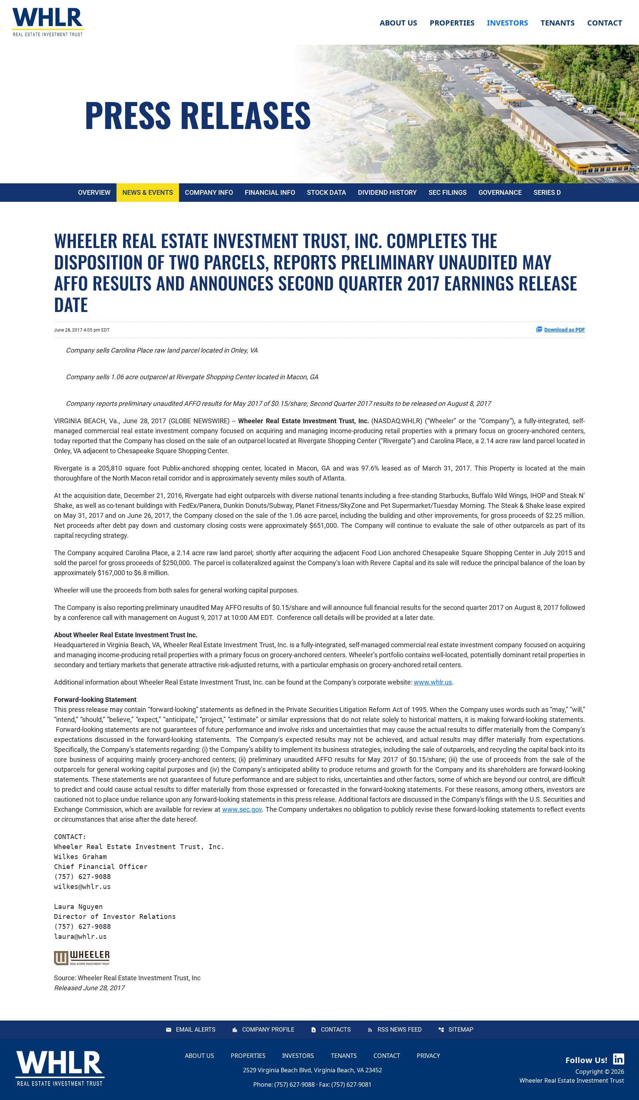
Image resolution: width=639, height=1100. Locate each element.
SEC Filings (448, 192)
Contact (386, 1056)
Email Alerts (196, 1029)
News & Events (147, 192)
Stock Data (326, 192)
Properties (452, 23)
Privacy (428, 1056)
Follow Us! (587, 1059)
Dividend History (387, 192)
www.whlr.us (433, 682)
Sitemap (461, 1029)
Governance (500, 192)
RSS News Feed (400, 1029)
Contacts (336, 1029)
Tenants (344, 1056)
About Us (199, 1056)
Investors (298, 1056)
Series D (547, 192)
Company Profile (268, 1029)
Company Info (209, 192)
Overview (94, 192)
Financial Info (270, 192)
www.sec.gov (242, 809)
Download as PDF (564, 330)
